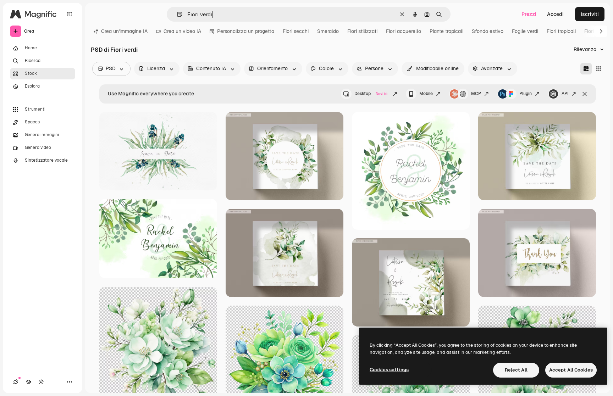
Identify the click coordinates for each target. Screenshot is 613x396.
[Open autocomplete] (177, 14)
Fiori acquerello (403, 31)
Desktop (370, 93)
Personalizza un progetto (245, 31)
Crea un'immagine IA (124, 31)
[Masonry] (586, 68)
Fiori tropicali (561, 31)
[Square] (598, 68)
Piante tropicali (446, 31)
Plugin (525, 93)
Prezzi (528, 14)
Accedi (555, 14)
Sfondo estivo (487, 31)
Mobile (426, 93)
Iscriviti (590, 14)
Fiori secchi (296, 31)
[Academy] (28, 381)
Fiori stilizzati (362, 31)
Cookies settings (389, 370)
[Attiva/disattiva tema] (41, 381)
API (565, 93)
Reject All (516, 370)
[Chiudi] (584, 94)
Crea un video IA (182, 31)
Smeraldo (328, 31)
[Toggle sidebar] (69, 14)
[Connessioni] (15, 381)
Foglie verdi (525, 31)
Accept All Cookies (571, 370)
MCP (476, 93)
